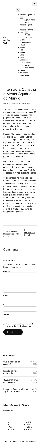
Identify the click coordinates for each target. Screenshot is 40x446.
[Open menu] (34, 4)
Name (5, 295)
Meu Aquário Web (7, 40)
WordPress (33, 441)
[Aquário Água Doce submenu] (21, 17)
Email (5, 305)
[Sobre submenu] (26, 60)
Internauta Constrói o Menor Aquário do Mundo (15, 390)
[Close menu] (18, 10)
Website (6, 314)
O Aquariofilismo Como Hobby (29, 232)
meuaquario (15, 103)
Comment (7, 271)
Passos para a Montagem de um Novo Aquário (12, 233)
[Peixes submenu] (26, 32)
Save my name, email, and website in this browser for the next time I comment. (20, 325)
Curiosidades (25, 103)
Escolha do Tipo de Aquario (10, 372)
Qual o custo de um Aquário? (11, 363)
